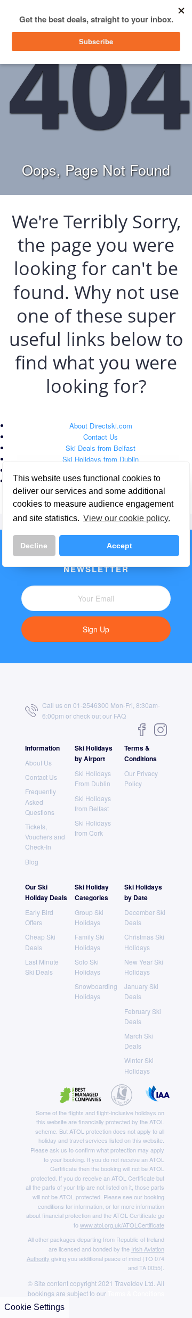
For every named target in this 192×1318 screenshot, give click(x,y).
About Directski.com (100, 426)
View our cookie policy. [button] (126, 518)
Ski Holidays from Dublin (100, 459)
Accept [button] (119, 545)
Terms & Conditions (136, 1293)
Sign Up (96, 629)
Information (42, 748)
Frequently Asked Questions (40, 801)
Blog (31, 861)
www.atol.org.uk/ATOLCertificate (122, 1225)
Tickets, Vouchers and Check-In (45, 836)
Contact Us (100, 437)
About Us (38, 762)
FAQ (120, 715)
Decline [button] (33, 545)
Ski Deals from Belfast (100, 448)
